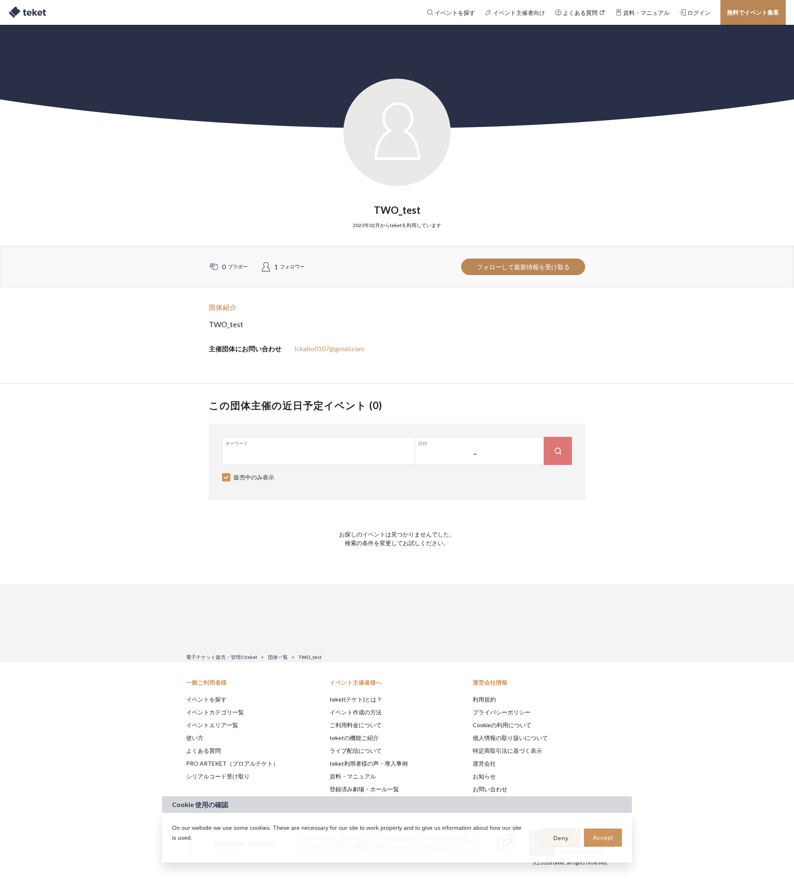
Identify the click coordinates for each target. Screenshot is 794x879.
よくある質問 (203, 750)
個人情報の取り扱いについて (510, 737)
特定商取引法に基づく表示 (507, 750)
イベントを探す (206, 699)
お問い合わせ (490, 789)
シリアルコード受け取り (218, 776)
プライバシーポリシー (502, 712)
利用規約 (484, 699)
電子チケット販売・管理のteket (221, 657)
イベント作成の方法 (356, 712)
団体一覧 (278, 657)
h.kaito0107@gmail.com (329, 348)
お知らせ (484, 776)
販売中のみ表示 (254, 477)
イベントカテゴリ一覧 (215, 712)
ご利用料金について (356, 724)
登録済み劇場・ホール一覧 (364, 789)
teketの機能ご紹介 (354, 737)
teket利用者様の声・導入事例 (369, 763)
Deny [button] (561, 838)
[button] (173, 848)
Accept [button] (603, 837)
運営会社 (484, 763)
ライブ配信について (356, 750)
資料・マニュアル (353, 776)
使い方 (194, 737)
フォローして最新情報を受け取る (523, 267)
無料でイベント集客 (753, 12)
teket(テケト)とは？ (356, 699)
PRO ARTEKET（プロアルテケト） (232, 763)
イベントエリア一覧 (212, 724)
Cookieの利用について (502, 724)
